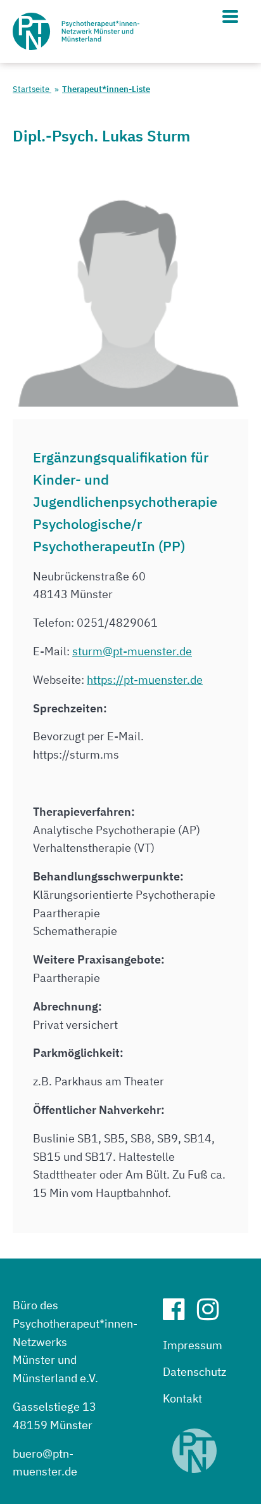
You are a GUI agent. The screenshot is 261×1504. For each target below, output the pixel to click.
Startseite (32, 89)
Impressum (192, 1345)
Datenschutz (194, 1371)
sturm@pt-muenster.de (132, 651)
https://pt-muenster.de (145, 679)
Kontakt (182, 1398)
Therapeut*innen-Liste (106, 89)
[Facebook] (178, 1314)
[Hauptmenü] (230, 16)
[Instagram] (213, 1314)
